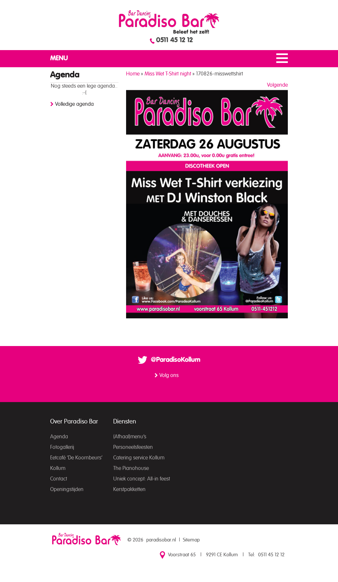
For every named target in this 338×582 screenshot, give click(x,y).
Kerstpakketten (129, 489)
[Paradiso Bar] (169, 22)
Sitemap (191, 540)
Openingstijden (67, 489)
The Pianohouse (131, 468)
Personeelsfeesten (133, 447)
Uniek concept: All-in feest (141, 478)
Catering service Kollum (138, 457)
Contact (58, 478)
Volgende (277, 85)
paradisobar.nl (161, 540)
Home (133, 73)
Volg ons (169, 375)
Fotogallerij (62, 447)
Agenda (59, 436)
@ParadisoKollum (175, 360)
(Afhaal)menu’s (129, 436)
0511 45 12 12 (174, 40)
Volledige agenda (74, 104)
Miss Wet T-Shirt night (168, 73)
